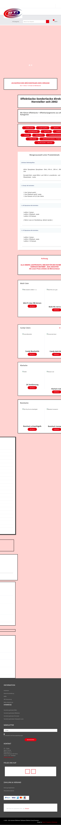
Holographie (33, 131)
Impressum (6, 690)
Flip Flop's (43, 128)
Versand (27, 808)
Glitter (47, 131)
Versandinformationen (9, 790)
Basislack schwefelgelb (32, 426)
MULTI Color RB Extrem (32, 303)
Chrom (26, 135)
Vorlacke (32, 139)
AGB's (5, 696)
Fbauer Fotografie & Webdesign (49, 822)
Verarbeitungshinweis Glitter (10, 710)
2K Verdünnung (32, 384)
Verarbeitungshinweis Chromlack (11, 716)
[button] (56, 6)
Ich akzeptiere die (13, 735)
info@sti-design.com (8, 757)
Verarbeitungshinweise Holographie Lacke (14, 719)
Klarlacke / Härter (45, 142)
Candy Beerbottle (32, 351)
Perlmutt (39, 135)
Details (32, 306)
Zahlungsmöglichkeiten (9, 787)
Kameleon (29, 128)
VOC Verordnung (8, 699)
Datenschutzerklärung (9, 693)
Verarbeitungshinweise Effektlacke (12, 713)
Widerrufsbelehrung (8, 702)
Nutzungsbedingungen (17, 735)
